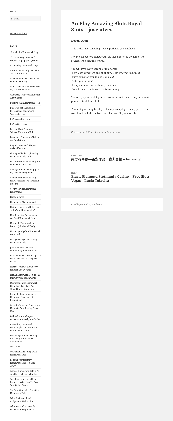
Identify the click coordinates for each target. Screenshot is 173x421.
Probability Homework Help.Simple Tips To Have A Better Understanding (23, 327)
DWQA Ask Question (20, 119)
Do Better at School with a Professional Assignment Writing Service (22, 110)
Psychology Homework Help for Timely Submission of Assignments (23, 338)
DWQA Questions (18, 124)
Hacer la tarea (17, 197)
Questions (15, 346)
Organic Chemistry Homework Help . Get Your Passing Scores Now (25, 308)
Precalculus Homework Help (24, 52)
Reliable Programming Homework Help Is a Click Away (22, 362)
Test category (113, 132)
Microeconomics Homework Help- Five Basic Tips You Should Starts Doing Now (23, 286)
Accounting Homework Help (24, 65)
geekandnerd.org (18, 33)
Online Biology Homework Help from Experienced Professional (23, 297)
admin (100, 132)
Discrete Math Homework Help (25, 102)
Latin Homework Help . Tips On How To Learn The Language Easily (25, 258)
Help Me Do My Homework (23, 202)
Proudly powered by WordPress (86, 204)
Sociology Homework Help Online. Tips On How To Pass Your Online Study (24, 382)
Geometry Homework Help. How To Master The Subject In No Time (24, 180)
